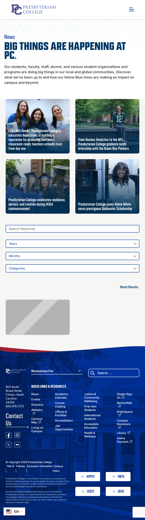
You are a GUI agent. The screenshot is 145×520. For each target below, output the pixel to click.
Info (121, 476)
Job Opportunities (64, 427)
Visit (90, 491)
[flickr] (17, 445)
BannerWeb (124, 403)
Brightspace (125, 411)
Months (14, 256)
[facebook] (8, 435)
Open (131, 9)
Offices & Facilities (61, 413)
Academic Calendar (61, 395)
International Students (92, 416)
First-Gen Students (90, 408)
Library (121, 433)
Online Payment (122, 439)
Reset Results (129, 286)
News (35, 394)
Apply (90, 476)
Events (35, 399)
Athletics (37, 410)
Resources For (42, 371)
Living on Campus (37, 429)
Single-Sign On (124, 395)
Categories (17, 268)
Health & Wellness (90, 434)
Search (138, 227)
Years (13, 243)
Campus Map (36, 420)
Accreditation (64, 420)
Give (121, 491)
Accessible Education (91, 425)
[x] (8, 445)
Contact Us (14, 419)
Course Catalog (60, 404)
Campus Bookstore (123, 422)
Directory (37, 404)
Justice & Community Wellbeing (91, 397)
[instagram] (17, 435)
